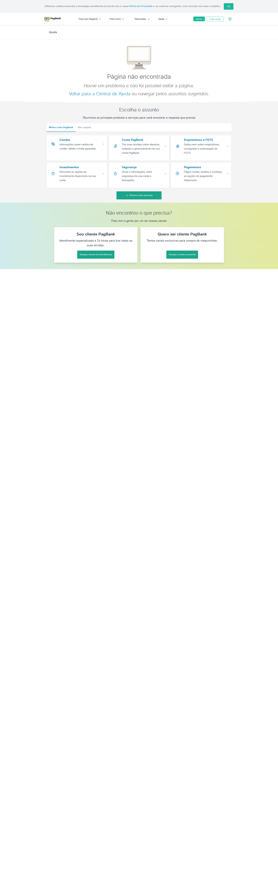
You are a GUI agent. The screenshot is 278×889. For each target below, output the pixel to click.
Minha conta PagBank (61, 127)
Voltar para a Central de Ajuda (99, 93)
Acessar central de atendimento (96, 254)
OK (228, 6)
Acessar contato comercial (182, 254)
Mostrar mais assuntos (141, 195)
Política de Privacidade (141, 6)
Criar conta (215, 19)
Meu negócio (84, 127)
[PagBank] (53, 19)
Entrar (199, 19)
